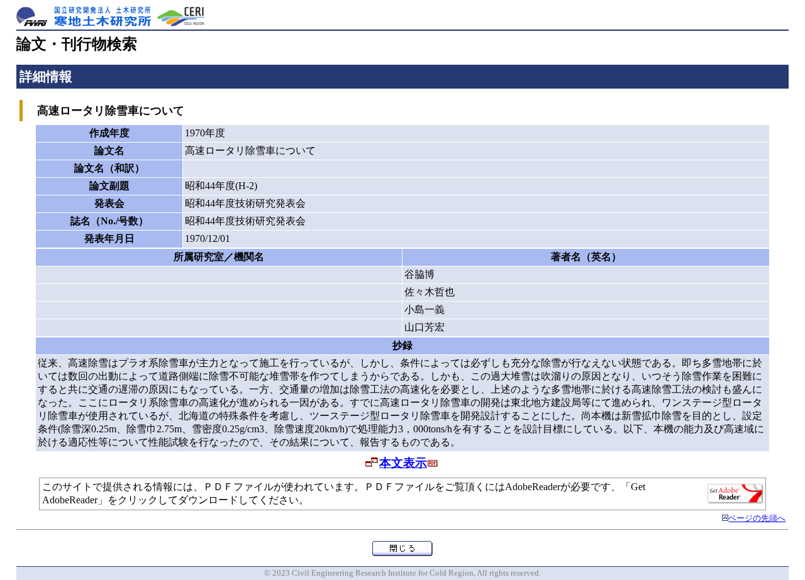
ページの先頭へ (757, 518)
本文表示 (403, 462)
